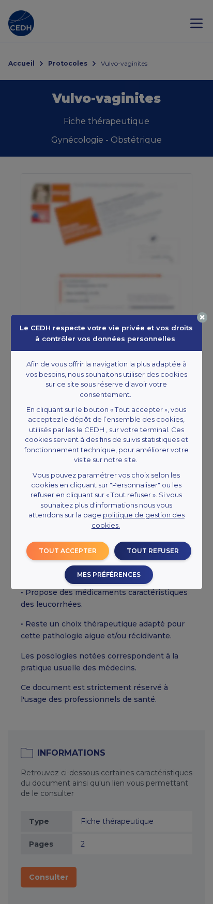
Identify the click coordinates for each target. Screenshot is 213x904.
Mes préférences (109, 574)
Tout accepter (68, 551)
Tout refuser (153, 551)
